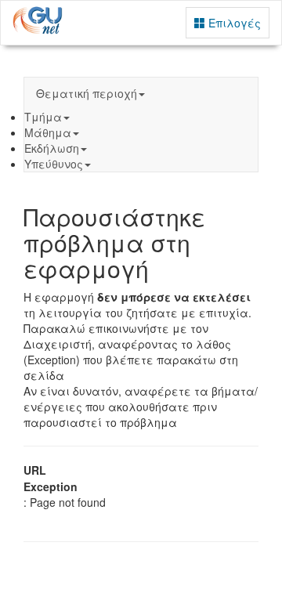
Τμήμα (43, 117)
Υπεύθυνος (53, 164)
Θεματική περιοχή (86, 93)
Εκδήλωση (51, 148)
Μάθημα (47, 132)
